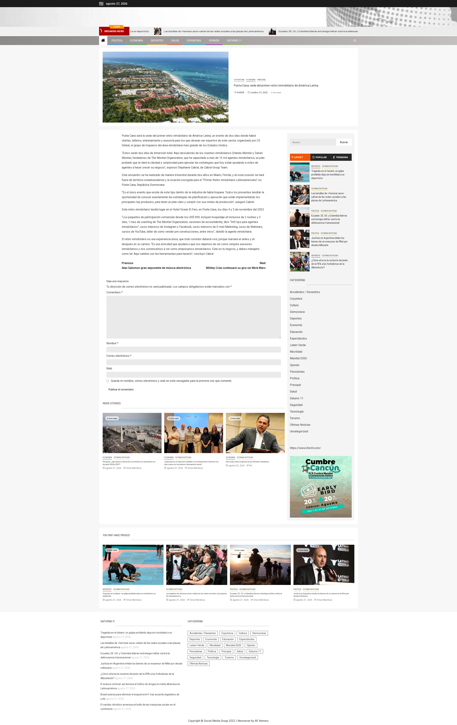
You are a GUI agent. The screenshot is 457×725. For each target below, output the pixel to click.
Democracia (297, 312)
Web (109, 368)
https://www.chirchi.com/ (305, 448)
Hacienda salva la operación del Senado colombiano (247, 461)
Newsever (244, 720)
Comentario (114, 292)
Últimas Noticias (122, 457)
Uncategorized (299, 431)
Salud (175, 40)
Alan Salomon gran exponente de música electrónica (156, 265)
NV (250, 465)
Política (117, 40)
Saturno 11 (234, 40)
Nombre (112, 343)
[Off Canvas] (101, 3)
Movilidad (296, 351)
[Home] (103, 40)
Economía (136, 40)
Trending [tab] (342, 157)
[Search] (355, 40)
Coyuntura (194, 40)
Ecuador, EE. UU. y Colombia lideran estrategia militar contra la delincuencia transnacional (295, 31)
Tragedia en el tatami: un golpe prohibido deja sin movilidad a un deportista (328, 174)
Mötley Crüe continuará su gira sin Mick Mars (236, 265)
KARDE (241, 92)
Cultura (294, 305)
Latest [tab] (298, 157)
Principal (261, 80)
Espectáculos (298, 338)
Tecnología (296, 411)
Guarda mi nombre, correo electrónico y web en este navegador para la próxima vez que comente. (171, 381)
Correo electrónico (118, 355)
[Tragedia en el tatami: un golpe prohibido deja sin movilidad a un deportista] (300, 172)
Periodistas (297, 371)
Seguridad (296, 405)
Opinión (214, 40)
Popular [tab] (321, 157)
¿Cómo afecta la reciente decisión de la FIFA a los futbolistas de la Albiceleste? (329, 264)
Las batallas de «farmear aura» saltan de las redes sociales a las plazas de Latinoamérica (181, 31)
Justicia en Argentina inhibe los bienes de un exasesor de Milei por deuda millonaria (329, 241)
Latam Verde (298, 345)
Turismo (295, 418)
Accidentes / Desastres (305, 292)
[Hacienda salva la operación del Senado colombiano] (255, 433)
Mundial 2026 (298, 358)
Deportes (157, 40)
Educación (296, 332)
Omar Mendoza (133, 468)
